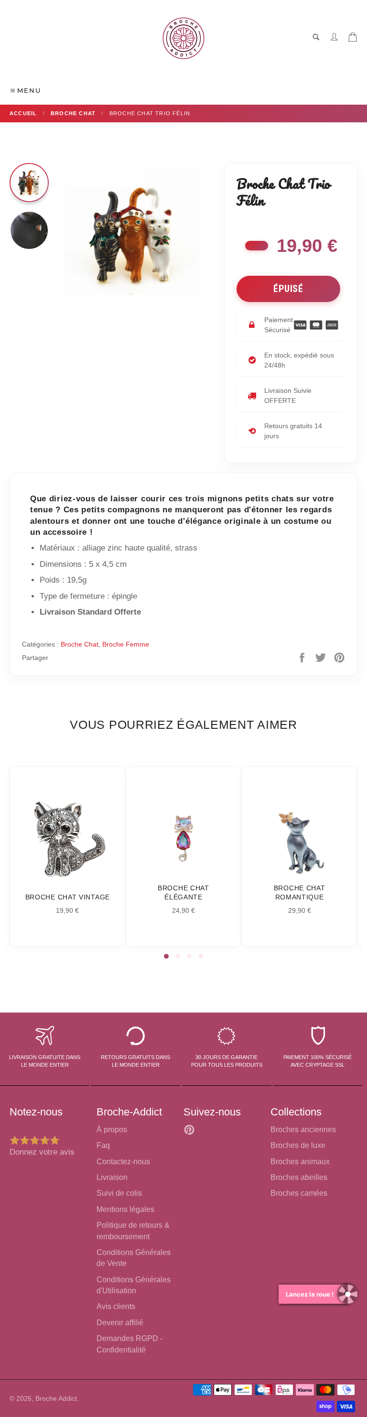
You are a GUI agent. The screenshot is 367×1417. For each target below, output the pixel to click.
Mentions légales (125, 1209)
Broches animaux (300, 1161)
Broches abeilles (298, 1177)
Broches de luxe (297, 1145)
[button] (166, 956)
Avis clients (116, 1306)
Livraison (112, 1177)
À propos (112, 1129)
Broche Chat (79, 644)
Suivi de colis (119, 1193)
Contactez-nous (123, 1161)
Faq (103, 1145)
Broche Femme (125, 644)
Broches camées (298, 1193)
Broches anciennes (303, 1129)
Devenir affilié (120, 1323)
